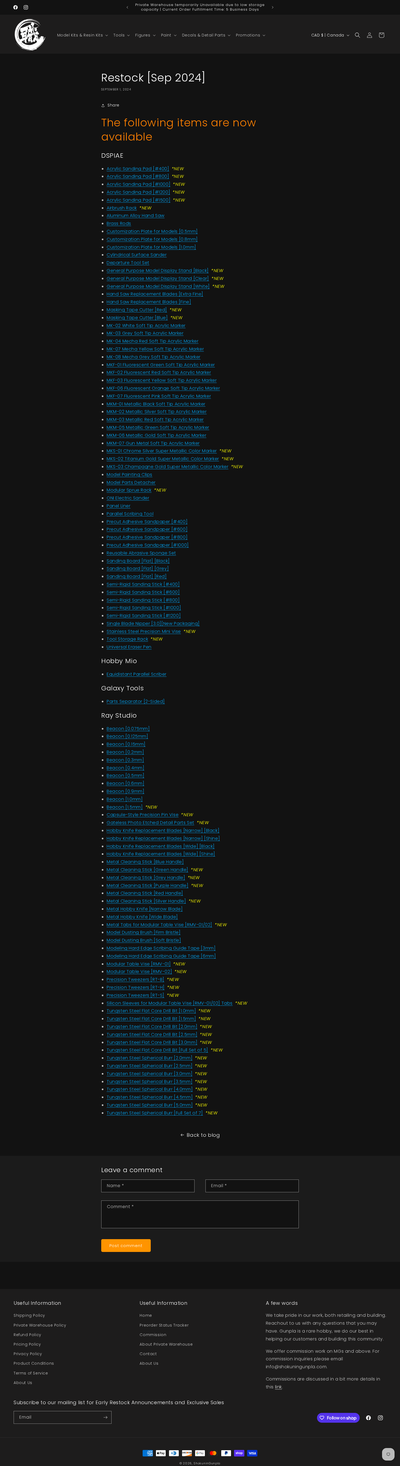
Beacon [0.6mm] (125, 783)
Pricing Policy (27, 1344)
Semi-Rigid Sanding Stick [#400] (143, 584)
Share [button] (113, 105)
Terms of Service (31, 1373)
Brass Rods (119, 223)
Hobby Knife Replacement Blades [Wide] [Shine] (161, 854)
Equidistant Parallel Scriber (137, 674)
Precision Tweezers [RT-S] (135, 995)
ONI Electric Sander (128, 498)
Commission (153, 1334)
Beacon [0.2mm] (125, 752)
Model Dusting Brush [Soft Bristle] (144, 940)
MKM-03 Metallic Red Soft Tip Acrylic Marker (155, 419)
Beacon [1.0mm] (125, 799)
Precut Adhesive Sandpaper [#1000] (148, 545)
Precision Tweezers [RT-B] (135, 979)
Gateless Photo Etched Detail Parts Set (150, 822)
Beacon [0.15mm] (126, 744)
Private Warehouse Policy (40, 1325)
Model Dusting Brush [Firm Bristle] (143, 932)
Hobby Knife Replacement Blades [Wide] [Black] (161, 846)
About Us (23, 1382)
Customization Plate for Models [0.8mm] (152, 239)
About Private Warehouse (166, 1344)
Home (146, 1315)
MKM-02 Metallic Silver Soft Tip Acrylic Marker (157, 412)
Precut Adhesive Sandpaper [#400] (147, 522)
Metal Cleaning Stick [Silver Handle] (146, 901)
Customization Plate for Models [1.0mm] (151, 247)
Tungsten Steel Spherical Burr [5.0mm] (150, 1105)
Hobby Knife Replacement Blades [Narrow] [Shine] (163, 838)
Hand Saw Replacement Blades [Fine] (149, 302)
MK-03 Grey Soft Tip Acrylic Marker (145, 333)
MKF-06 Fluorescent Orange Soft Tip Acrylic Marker (163, 388)
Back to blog (203, 1135)
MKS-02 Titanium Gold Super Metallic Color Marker (163, 459)
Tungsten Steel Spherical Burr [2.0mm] (149, 1058)
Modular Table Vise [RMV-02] (139, 971)
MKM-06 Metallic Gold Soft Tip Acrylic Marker (156, 435)
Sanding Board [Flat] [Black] (138, 561)
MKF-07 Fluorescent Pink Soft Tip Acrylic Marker (159, 396)
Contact (148, 1354)
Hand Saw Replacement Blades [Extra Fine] (155, 294)
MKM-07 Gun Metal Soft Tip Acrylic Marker (153, 443)
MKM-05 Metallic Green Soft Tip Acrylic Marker (158, 427)
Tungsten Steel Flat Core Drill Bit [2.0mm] (152, 1026)
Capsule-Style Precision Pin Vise (143, 815)
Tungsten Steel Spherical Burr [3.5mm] (149, 1081)
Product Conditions (34, 1363)
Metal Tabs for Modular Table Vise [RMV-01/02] (159, 925)
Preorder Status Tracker (164, 1325)
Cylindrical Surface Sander (137, 255)
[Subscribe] (105, 1417)
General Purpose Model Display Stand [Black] (158, 270)
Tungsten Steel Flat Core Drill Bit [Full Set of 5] (157, 1050)
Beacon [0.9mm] (125, 791)
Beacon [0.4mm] (125, 768)
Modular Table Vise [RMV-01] (139, 964)
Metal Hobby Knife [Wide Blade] (142, 917)
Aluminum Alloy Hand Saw (136, 215)
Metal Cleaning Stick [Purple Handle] (148, 885)
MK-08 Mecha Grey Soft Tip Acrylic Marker (154, 357)
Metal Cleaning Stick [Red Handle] (145, 893)
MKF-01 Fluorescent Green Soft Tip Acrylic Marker (161, 365)
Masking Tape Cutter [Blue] (137, 318)
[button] (82, 35)
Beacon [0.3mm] (125, 760)
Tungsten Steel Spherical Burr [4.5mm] (150, 1097)
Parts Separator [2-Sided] (136, 701)
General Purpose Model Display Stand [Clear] (158, 278)
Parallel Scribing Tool (130, 514)
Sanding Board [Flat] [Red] (137, 576)
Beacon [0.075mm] (128, 729)
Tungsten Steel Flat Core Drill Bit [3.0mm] (152, 1042)
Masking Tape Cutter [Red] (137, 310)
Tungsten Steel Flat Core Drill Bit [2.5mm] (152, 1034)
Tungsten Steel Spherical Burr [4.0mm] (150, 1089)
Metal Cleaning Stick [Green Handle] (147, 870)
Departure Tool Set (128, 263)
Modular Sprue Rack (129, 490)
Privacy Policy (28, 1354)
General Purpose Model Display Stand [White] (158, 286)
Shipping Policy (29, 1315)
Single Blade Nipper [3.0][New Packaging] (153, 623)
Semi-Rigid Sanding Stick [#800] (143, 600)
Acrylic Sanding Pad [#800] (138, 176)
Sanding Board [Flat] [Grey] (138, 568)
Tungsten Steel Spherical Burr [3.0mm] (149, 1074)
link (278, 1387)
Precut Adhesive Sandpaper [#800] (147, 537)
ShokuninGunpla (206, 1463)
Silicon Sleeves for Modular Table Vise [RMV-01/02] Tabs (170, 1003)
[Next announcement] (273, 7)
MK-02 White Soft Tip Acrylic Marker (146, 325)
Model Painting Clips (129, 474)
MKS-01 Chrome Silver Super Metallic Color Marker (162, 451)
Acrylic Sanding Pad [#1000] (138, 184)
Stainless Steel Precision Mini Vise (144, 631)
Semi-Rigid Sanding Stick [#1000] (144, 608)
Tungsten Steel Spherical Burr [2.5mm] (149, 1066)
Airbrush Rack (122, 208)
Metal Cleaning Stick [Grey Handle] (146, 877)
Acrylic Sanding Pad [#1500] (138, 200)
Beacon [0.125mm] (127, 736)
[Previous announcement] (127, 7)
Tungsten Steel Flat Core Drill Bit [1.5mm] (151, 1019)
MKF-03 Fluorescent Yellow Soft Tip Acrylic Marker (162, 380)
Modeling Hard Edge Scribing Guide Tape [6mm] (161, 956)
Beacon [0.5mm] (125, 775)
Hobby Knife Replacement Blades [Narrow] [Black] (163, 830)
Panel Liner (119, 506)
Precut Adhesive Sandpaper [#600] (147, 529)
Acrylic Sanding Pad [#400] (138, 169)
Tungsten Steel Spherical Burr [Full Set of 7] (155, 1113)
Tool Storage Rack (127, 639)
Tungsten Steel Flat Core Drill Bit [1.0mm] (151, 1011)
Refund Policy (27, 1334)
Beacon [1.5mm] (125, 807)
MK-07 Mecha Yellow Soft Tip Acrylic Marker (155, 349)
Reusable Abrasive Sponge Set (141, 553)
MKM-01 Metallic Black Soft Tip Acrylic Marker (156, 404)
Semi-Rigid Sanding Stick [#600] (143, 592)
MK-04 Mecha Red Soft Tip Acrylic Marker (152, 341)
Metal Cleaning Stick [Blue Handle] (145, 862)
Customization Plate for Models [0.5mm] (152, 231)
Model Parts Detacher (131, 482)
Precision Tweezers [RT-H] (136, 987)
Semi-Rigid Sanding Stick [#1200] (144, 615)
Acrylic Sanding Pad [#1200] (138, 192)
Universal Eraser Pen (129, 647)
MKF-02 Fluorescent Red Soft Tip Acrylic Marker (159, 372)
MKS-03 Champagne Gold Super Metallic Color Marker (167, 467)
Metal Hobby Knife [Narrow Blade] (145, 909)
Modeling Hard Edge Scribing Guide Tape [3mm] (161, 948)
